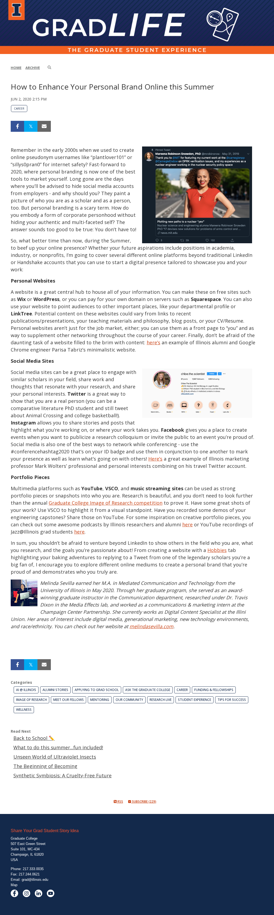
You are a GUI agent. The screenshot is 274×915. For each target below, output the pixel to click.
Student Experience (194, 699)
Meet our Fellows (68, 699)
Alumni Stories (55, 690)
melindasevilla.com (151, 626)
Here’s (155, 458)
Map (14, 885)
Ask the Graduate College (147, 690)
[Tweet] (30, 126)
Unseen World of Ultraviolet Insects (54, 757)
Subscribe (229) (143, 801)
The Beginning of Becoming (45, 766)
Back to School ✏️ (34, 738)
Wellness (24, 709)
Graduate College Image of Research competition (105, 503)
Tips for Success (232, 699)
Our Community (129, 699)
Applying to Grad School (97, 690)
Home (16, 67)
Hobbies (217, 550)
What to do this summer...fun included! (58, 747)
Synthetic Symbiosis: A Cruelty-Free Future (62, 775)
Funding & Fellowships (213, 690)
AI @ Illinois (26, 690)
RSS (120, 801)
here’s (153, 342)
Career (19, 108)
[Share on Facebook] (17, 126)
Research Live (161, 699)
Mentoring (99, 699)
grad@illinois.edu (35, 880)
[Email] (44, 126)
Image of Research (31, 699)
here (187, 524)
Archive (32, 67)
